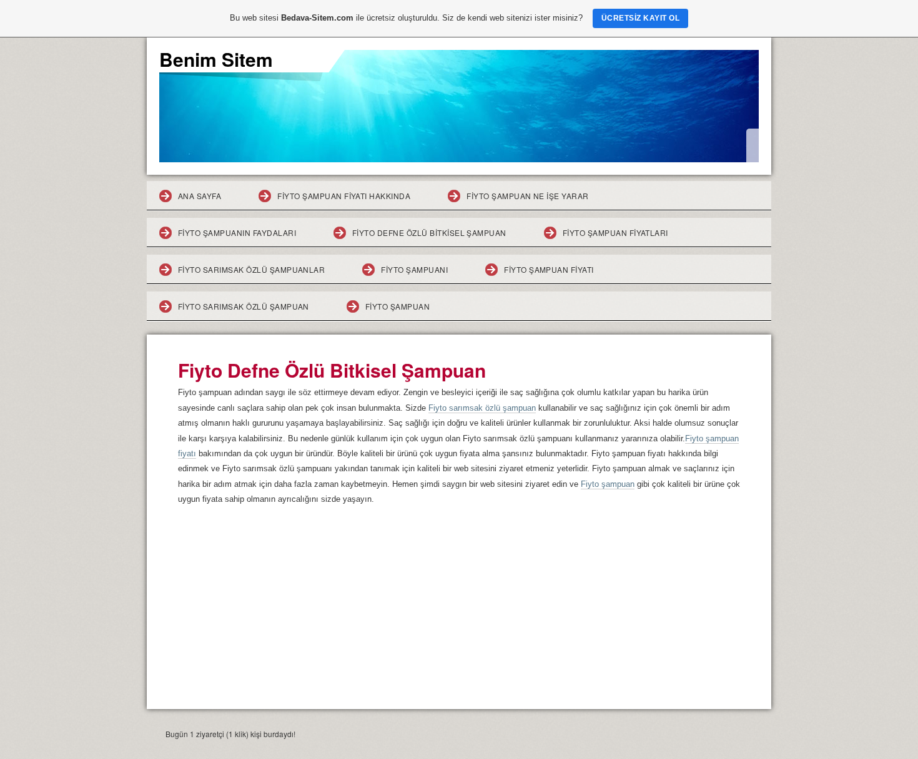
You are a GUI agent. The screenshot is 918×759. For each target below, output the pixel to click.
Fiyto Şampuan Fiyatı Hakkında (343, 195)
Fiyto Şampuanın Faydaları (237, 232)
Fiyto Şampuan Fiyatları (615, 232)
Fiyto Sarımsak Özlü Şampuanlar (251, 269)
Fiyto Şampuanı (414, 269)
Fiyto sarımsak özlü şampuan (482, 408)
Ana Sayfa (199, 195)
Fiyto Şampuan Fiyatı (549, 269)
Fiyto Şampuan (397, 306)
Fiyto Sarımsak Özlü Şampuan (243, 306)
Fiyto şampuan (607, 484)
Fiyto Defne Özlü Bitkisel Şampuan (429, 232)
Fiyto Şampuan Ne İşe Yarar (527, 195)
